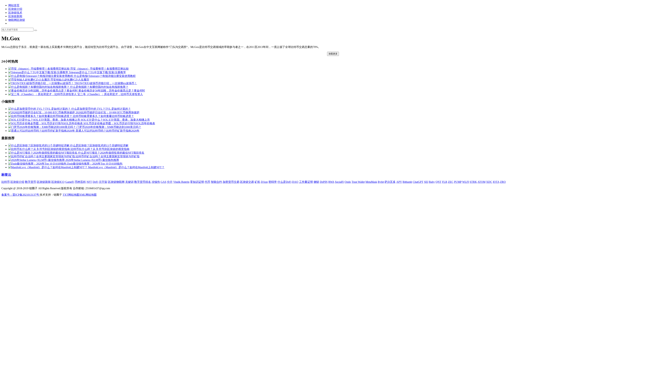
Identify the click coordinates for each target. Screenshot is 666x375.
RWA (331, 181)
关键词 (129, 181)
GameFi (69, 181)
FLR (444, 181)
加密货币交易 (231, 181)
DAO (295, 181)
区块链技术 (15, 12)
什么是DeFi (284, 181)
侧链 (316, 181)
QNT (438, 181)
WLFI (465, 181)
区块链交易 (247, 181)
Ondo (348, 181)
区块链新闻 (15, 16)
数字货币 (30, 181)
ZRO (503, 181)
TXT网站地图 (71, 194)
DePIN (324, 181)
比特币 (5, 181)
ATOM (481, 181)
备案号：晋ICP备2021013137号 (20, 194)
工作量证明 (306, 181)
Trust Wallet (358, 181)
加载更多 (333, 53)
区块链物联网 (116, 181)
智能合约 (216, 181)
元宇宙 (103, 181)
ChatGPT (418, 181)
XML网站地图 (88, 194)
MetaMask (371, 181)
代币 (207, 181)
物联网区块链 (16, 19)
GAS (163, 181)
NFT (89, 181)
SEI (426, 181)
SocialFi (339, 181)
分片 (170, 181)
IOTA (496, 181)
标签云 (6, 174)
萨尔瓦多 (390, 181)
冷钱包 (156, 181)
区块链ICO (58, 181)
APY (399, 181)
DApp (264, 181)
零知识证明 (197, 181)
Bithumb (407, 181)
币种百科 (80, 181)
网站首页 (13, 5)
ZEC (450, 181)
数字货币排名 (142, 181)
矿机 (257, 181)
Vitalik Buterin (181, 181)
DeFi (95, 181)
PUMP (458, 181)
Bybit (381, 181)
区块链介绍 (15, 8)
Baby (432, 181)
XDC (489, 181)
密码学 (272, 181)
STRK (473, 181)
